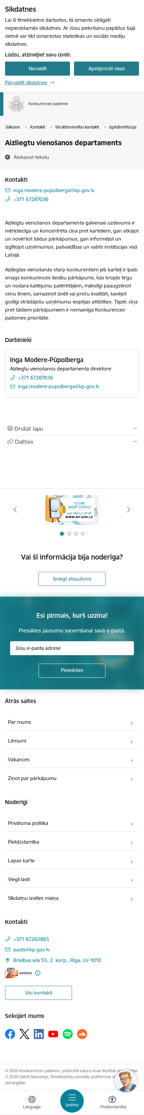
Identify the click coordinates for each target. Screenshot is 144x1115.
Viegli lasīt (19, 879)
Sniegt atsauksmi (72, 579)
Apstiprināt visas (106, 68)
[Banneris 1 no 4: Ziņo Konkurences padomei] (72, 510)
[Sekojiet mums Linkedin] (39, 1034)
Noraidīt (38, 68)
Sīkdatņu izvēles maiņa (33, 898)
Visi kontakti (38, 993)
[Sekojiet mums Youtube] (53, 1034)
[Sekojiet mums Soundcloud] (82, 1034)
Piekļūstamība (23, 842)
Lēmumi (17, 741)
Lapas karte (21, 860)
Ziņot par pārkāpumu (32, 778)
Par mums (19, 722)
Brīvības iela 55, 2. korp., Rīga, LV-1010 (57, 960)
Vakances (18, 759)
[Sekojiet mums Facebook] (10, 1034)
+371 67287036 (31, 199)
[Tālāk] (129, 510)
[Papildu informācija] (37, 972)
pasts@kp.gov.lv (31, 949)
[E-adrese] (18, 972)
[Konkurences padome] (68, 112)
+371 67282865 (31, 939)
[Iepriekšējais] (15, 510)
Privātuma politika (28, 823)
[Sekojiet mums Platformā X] (24, 1034)
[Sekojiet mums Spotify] (68, 1034)
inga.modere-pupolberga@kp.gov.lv (53, 190)
